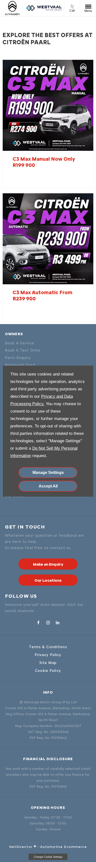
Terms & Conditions (48, 647)
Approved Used (20, 365)
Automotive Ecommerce (63, 847)
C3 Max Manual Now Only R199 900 (44, 162)
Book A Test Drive (22, 350)
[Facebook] (38, 622)
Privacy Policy (48, 655)
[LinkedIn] (57, 622)
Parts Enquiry (18, 357)
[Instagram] (48, 622)
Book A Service (19, 343)
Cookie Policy (48, 670)
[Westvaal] (44, 8)
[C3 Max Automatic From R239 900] (48, 238)
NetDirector (21, 847)
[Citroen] (13, 8)
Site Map (48, 663)
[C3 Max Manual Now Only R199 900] (48, 105)
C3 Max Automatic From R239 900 (42, 295)
